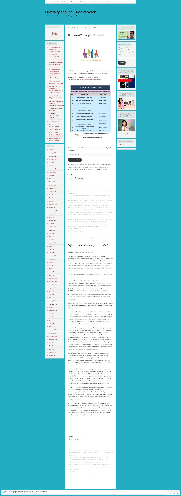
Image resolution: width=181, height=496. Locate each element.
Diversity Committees (88, 207)
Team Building (93, 221)
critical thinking (96, 457)
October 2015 (52, 262)
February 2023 (53, 169)
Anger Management (78, 231)
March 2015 (52, 275)
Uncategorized (73, 469)
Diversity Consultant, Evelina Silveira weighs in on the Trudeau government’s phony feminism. (92, 1)
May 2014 (51, 291)
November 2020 (53, 188)
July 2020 (51, 195)
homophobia (77, 462)
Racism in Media (81, 467)
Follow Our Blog (124, 44)
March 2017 (52, 236)
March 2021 (52, 182)
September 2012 (53, 339)
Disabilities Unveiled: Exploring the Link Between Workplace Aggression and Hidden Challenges (55, 74)
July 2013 (51, 314)
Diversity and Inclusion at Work (70, 12)
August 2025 (52, 149)
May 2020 (51, 198)
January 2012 (52, 355)
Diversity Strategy (81, 209)
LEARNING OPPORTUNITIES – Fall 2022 (54, 116)
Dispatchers (105, 205)
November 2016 (53, 240)
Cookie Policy (33, 493)
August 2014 (52, 288)
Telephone (102, 221)
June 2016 (51, 249)
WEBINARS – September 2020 (86, 35)
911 (73, 195)
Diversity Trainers (94, 209)
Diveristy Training (74, 207)
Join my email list (75, 160)
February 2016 (53, 256)
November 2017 (53, 223)
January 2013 (52, 333)
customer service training (83, 205)
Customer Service (81, 202)
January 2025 (52, 153)
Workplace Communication (98, 224)
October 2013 (52, 307)
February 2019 (53, 204)
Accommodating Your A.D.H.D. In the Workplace (57, 1)
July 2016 (51, 246)
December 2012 (53, 336)
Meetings (78, 219)
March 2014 (52, 297)
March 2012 (52, 349)
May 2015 (51, 269)
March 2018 (52, 217)
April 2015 (51, 272)
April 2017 (51, 233)
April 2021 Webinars (54, 130)
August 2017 (52, 230)
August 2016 (52, 243)
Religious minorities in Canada (97, 467)
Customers (96, 205)
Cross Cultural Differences (92, 198)
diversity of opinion (82, 459)
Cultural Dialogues (98, 200)
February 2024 (53, 156)
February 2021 (53, 185)
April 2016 (51, 252)
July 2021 (51, 175)
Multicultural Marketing (90, 219)
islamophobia (75, 217)
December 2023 (53, 159)
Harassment (72, 214)
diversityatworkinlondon (78, 191)
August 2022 (52, 172)
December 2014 (53, 281)
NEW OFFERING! (54, 121)
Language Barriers (87, 217)
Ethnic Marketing (87, 212)
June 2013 (51, 317)
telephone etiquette (75, 224)
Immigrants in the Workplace (94, 214)
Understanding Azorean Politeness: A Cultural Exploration (55, 49)
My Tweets (121, 144)
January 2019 (52, 207)
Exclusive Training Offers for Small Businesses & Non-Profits (56, 64)
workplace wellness (75, 228)
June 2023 (51, 166)
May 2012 (51, 346)
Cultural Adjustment (84, 200)
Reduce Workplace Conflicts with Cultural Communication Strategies (56, 57)
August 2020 (52, 191)
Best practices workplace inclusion (87, 195)
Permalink (71, 193)
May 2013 (51, 320)
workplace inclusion (99, 226)
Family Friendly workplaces (103, 212)
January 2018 (52, 220)
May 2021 (51, 178)
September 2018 (53, 211)
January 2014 (52, 301)
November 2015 (53, 259)
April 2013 (51, 323)
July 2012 (51, 343)
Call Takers (78, 198)
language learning (100, 217)
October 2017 (52, 227)
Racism (96, 464)
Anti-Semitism (77, 457)
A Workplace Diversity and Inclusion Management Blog (62, 16)
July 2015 (51, 265)
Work (73, 471)
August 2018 (52, 214)
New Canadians (105, 219)
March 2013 (52, 326)
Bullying (103, 195)
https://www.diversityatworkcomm (77, 79)
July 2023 (51, 162)
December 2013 (53, 304)
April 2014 (51, 294)
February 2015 (53, 278)
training (86, 224)
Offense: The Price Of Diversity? (88, 245)
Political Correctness (86, 464)
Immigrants (80, 214)
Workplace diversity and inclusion (80, 226)
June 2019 (51, 201)
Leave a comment (107, 191)
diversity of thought (97, 459)
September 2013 (53, 310)
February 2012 (53, 352)
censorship (86, 457)
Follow (122, 63)
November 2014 (53, 285)
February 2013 (53, 330)
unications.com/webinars (94, 79)
